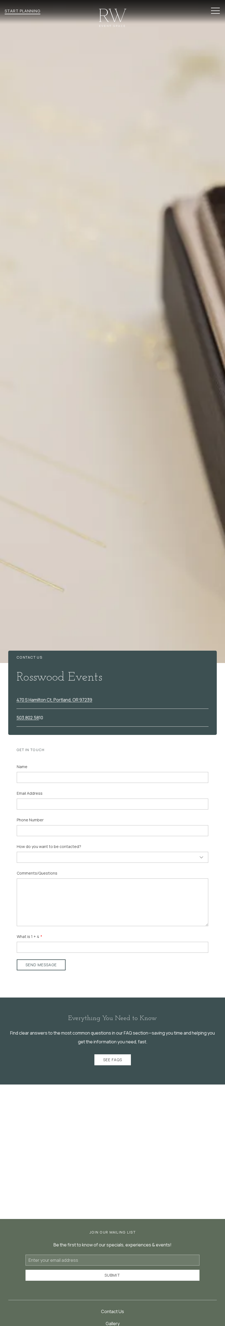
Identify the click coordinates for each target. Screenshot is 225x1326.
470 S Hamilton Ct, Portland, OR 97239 (54, 700)
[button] (215, 11)
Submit (112, 1275)
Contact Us (112, 1311)
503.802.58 (27, 718)
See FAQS (112, 1059)
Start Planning (22, 10)
